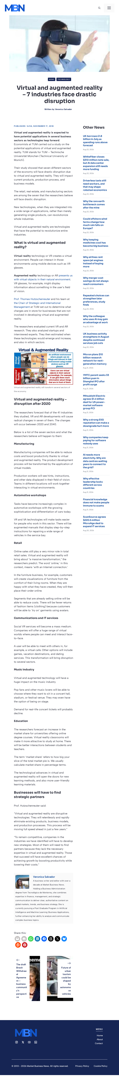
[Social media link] (16, 1042)
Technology (64, 79)
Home (100, 1035)
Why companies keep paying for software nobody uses (95, 440)
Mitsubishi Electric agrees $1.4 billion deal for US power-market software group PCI (94, 402)
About (100, 1039)
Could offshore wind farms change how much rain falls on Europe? (95, 223)
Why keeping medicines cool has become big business (95, 242)
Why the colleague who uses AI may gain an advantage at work (95, 319)
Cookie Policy (100, 1066)
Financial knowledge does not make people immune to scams (96, 502)
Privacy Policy (82, 1066)
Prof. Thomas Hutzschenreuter (32, 299)
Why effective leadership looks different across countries (93, 483)
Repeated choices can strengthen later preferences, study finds (96, 300)
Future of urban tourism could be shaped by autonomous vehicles (65, 980)
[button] (99, 8)
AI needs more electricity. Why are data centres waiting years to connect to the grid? (95, 461)
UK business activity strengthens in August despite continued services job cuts (96, 338)
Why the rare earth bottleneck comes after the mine (94, 204)
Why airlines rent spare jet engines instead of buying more (93, 262)
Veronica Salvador (63, 109)
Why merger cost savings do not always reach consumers (96, 281)
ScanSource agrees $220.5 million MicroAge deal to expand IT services (94, 521)
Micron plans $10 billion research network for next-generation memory (95, 359)
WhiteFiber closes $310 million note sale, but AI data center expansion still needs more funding (96, 163)
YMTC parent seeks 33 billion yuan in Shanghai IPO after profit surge (96, 380)
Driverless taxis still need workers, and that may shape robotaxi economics (95, 185)
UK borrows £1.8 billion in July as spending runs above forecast (95, 141)
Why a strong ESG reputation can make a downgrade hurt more (96, 422)
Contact (99, 1043)
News (51, 79)
